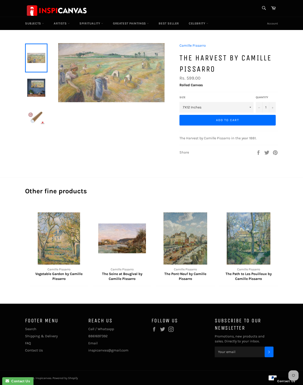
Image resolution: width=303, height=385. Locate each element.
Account (272, 23)
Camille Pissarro (192, 45)
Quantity (262, 97)
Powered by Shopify (65, 378)
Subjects (33, 23)
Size (182, 97)
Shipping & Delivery (41, 336)
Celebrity (197, 23)
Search (30, 329)
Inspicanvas (43, 378)
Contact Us (34, 350)
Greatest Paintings (130, 23)
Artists (61, 23)
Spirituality (90, 23)
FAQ (28, 343)
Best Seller (169, 23)
